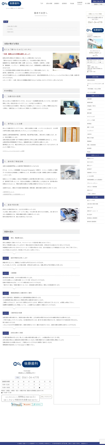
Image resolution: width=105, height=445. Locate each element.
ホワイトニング (91, 116)
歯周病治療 (90, 102)
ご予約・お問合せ (91, 193)
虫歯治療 (89, 98)
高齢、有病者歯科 (91, 144)
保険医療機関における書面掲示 (94, 179)
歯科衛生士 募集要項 (92, 218)
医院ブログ (89, 190)
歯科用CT (89, 169)
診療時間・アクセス (92, 172)
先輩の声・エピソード (92, 210)
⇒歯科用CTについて (8, 191)
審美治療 (89, 113)
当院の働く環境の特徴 (92, 203)
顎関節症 (89, 141)
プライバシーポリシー (92, 183)
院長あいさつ (90, 158)
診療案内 (56, 3)
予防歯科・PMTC (91, 106)
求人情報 (87, 3)
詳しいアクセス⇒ (46, 396)
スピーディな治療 (91, 92)
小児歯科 (89, 109)
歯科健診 (89, 148)
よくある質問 (90, 176)
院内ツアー (89, 165)
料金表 (72, 3)
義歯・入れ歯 (90, 127)
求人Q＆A (89, 214)
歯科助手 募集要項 (91, 221)
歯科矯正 (89, 123)
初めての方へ (90, 162)
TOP (41, 3)
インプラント (90, 130)
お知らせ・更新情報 (92, 186)
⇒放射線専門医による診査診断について (14, 194)
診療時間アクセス (79, 3)
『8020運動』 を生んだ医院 (94, 88)
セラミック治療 (91, 120)
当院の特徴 (49, 3)
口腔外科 (89, 134)
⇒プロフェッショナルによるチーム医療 (13, 151)
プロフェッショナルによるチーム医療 (95, 84)
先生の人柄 (90, 207)
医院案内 (64, 3)
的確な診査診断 (91, 80)
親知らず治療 (90, 137)
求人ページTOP (91, 200)
